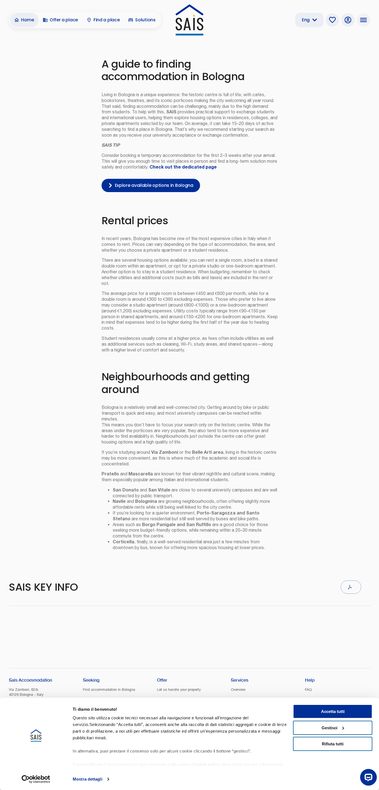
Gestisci (329, 727)
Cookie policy (206, 764)
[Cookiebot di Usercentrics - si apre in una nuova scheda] (36, 779)
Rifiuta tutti (332, 743)
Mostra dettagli (87, 779)
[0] (332, 20)
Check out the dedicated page (183, 166)
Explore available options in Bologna (154, 185)
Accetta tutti (333, 711)
